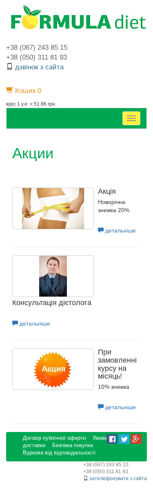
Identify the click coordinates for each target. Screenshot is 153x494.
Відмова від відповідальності (59, 453)
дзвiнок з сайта (39, 67)
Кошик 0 (27, 91)
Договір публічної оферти (54, 438)
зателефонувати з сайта (118, 478)
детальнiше (120, 230)
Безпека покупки (72, 445)
